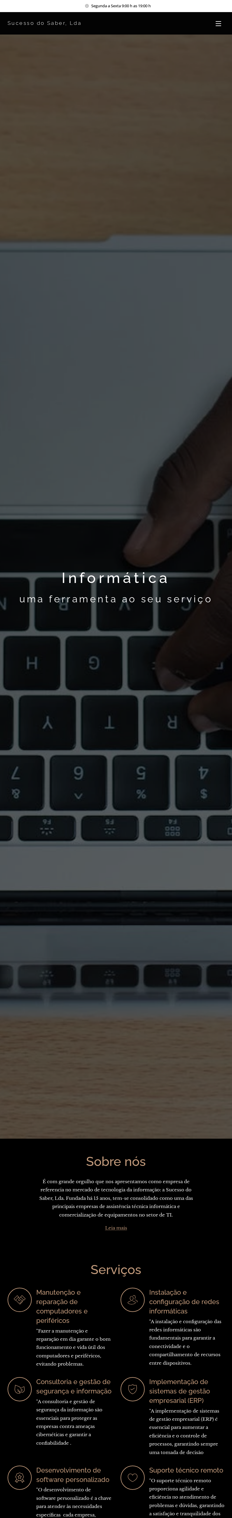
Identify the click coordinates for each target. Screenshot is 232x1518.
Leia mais (116, 1228)
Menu (218, 23)
